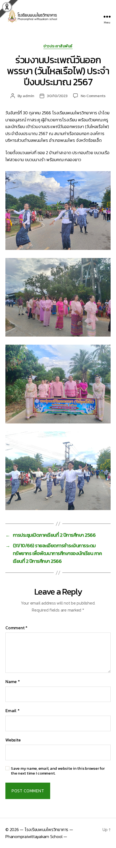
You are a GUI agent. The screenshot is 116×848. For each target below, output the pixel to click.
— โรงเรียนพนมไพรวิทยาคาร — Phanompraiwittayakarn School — (39, 833)
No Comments (93, 96)
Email (12, 710)
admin (28, 96)
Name (12, 681)
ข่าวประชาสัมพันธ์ (58, 46)
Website (13, 740)
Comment (16, 627)
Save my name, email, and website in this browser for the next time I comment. (58, 771)
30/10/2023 (57, 96)
